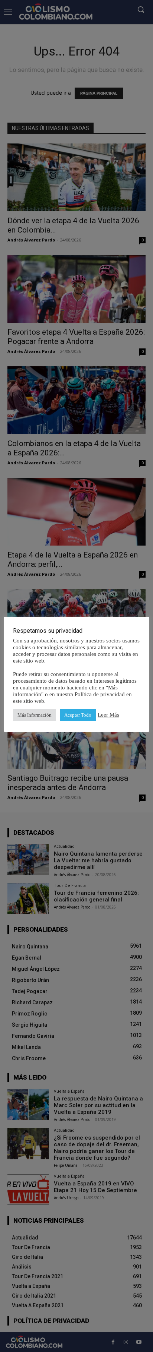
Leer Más (108, 715)
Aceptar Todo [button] (77, 715)
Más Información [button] (34, 715)
